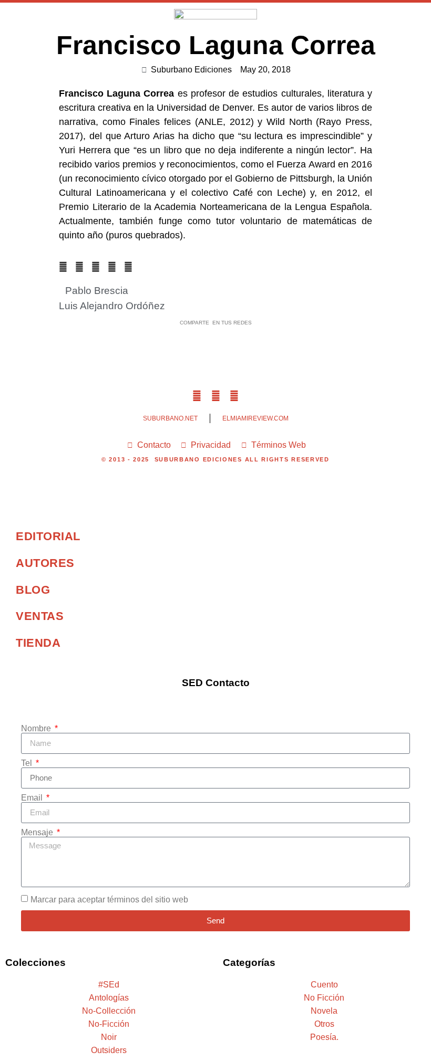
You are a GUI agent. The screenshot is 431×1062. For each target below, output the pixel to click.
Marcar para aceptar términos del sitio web (109, 899)
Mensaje (38, 832)
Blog (33, 589)
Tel (27, 763)
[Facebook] (197, 396)
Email (33, 798)
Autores (45, 563)
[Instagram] (234, 396)
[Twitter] (215, 396)
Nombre (37, 728)
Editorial (48, 536)
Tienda (38, 642)
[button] (388, 17)
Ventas (40, 616)
